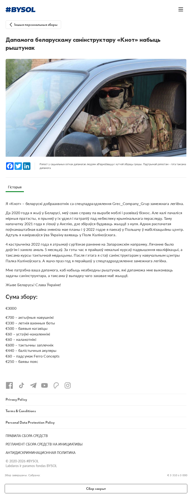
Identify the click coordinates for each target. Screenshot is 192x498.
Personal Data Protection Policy (30, 422)
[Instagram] (67, 385)
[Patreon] (56, 385)
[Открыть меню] (181, 9)
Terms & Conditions (21, 411)
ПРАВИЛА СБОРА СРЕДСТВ (27, 435)
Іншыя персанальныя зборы (36, 25)
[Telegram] (33, 385)
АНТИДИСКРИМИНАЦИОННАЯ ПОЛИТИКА (40, 452)
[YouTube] (44, 385)
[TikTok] (21, 385)
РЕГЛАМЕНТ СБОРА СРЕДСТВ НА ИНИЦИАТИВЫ (44, 444)
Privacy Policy (16, 399)
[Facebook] (9, 385)
